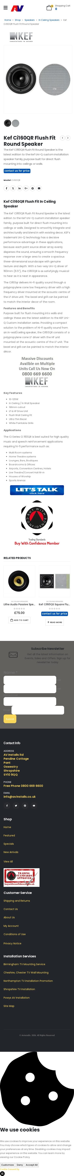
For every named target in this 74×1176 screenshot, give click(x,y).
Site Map (9, 1006)
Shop (18, 20)
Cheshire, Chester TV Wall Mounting (26, 972)
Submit (10, 719)
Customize (7, 1165)
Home (7, 20)
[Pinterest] (25, 805)
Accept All (32, 1165)
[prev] (62, 138)
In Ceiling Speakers (49, 20)
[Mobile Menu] (6, 7)
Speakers (30, 20)
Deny (20, 1165)
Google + (26, 188)
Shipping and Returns (17, 901)
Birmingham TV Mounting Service (24, 964)
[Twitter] (16, 805)
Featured (9, 835)
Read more (56, 622)
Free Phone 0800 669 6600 (23, 786)
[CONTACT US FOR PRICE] (17, 171)
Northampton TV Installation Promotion (28, 981)
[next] (67, 138)
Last (58, 688)
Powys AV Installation (17, 998)
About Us (9, 917)
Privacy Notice (12, 943)
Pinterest (32, 188)
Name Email (11, 695)
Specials (9, 844)
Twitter (13, 188)
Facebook (6, 188)
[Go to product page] (19, 581)
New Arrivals (11, 852)
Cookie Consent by (9, 1169)
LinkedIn (19, 188)
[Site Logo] (17, 8)
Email (39, 188)
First (58, 680)
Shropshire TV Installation (19, 989)
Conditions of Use (15, 934)
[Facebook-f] (7, 805)
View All (8, 861)
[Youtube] (34, 805)
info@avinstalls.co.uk (20, 797)
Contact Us (11, 909)
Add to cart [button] (21, 620)
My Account (11, 926)
